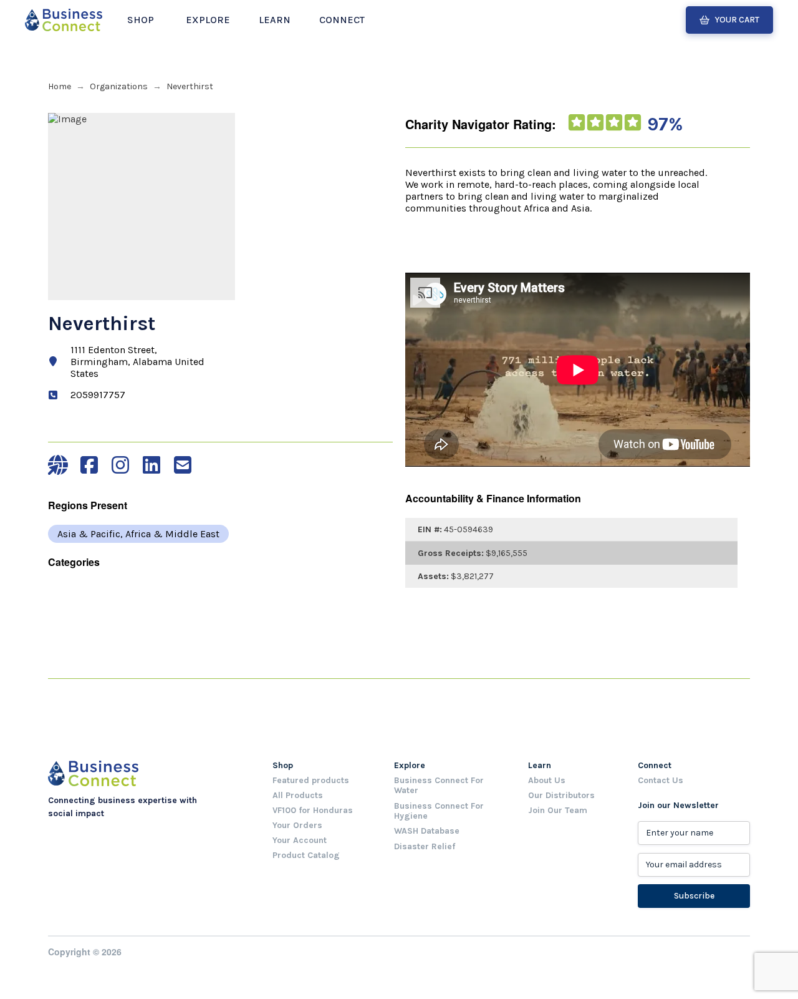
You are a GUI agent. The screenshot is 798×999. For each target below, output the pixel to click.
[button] (140, 20)
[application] (578, 304)
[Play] (417, 300)
